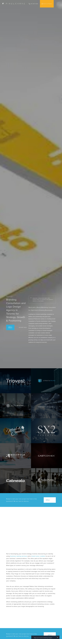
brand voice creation (38, 556)
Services (9, 296)
